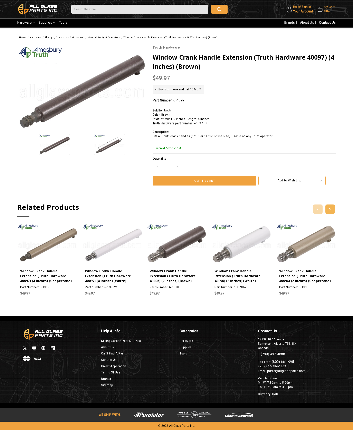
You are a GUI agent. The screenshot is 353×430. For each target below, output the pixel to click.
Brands (290, 22)
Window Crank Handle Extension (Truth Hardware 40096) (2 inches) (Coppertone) (305, 276)
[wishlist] (55, 226)
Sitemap (107, 385)
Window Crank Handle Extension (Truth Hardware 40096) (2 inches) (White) (237, 276)
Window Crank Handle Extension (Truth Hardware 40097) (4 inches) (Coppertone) (46, 276)
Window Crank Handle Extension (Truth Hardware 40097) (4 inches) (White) (108, 276)
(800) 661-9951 (284, 362)
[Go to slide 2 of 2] (318, 209)
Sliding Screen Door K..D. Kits (121, 340)
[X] (25, 348)
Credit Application (113, 366)
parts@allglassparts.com (286, 371)
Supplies (45, 22)
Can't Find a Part (112, 353)
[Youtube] (34, 348)
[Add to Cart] (39, 226)
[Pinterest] (43, 348)
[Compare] (47, 226)
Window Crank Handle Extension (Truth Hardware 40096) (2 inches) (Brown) (173, 276)
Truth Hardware (166, 47)
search (219, 9)
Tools (63, 22)
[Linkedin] (53, 348)
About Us (307, 22)
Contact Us (327, 22)
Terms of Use (110, 372)
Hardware (24, 22)
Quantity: (160, 158)
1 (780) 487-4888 (271, 354)
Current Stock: (167, 148)
